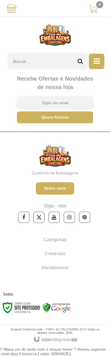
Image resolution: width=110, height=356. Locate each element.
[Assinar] (55, 117)
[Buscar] (80, 61)
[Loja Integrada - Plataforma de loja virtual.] (55, 339)
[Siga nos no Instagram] (69, 217)
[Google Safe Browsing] (57, 307)
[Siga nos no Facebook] (23, 217)
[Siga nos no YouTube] (54, 217)
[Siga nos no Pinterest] (84, 217)
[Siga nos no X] (39, 217)
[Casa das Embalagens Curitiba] (55, 35)
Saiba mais (55, 188)
